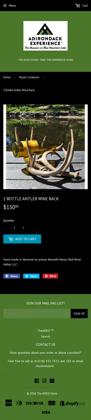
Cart (85, 6)
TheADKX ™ (45, 331)
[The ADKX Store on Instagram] (44, 381)
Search (45, 336)
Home (7, 77)
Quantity (8, 220)
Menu (12, 6)
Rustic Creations (29, 77)
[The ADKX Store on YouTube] (52, 381)
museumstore (45, 366)
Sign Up (79, 314)
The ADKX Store (47, 393)
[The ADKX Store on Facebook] (36, 381)
